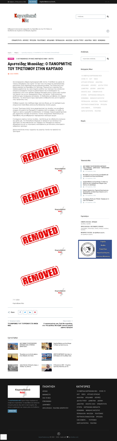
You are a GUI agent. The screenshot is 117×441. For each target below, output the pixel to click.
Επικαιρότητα (97, 92)
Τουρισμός (97, 108)
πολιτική (98, 111)
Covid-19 (84, 79)
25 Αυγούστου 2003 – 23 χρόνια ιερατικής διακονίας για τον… (62, 365)
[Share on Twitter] (25, 312)
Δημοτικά (84, 88)
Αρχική (9, 52)
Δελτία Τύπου (103, 85)
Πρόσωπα (104, 104)
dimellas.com (74, 437)
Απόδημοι (85, 85)
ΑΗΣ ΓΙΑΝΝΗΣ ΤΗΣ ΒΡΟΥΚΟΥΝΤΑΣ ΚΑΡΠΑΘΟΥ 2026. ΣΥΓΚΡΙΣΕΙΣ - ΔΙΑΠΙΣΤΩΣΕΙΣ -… (28, 345)
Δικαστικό (100, 88)
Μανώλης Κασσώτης (97, 98)
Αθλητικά (99, 82)
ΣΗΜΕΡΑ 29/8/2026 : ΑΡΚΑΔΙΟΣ (89, 222)
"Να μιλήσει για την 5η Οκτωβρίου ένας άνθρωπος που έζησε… (29, 354)
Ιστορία (83, 95)
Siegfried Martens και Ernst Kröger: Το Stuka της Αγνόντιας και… (62, 344)
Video (96, 79)
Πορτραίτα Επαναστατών (90, 104)
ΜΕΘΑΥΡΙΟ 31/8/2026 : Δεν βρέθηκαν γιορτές (93, 232)
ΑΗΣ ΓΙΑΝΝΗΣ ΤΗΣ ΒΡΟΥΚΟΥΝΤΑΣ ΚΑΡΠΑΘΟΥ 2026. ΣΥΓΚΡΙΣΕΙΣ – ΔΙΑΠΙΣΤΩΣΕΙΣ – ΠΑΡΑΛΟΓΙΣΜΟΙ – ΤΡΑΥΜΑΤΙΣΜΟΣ (96, 167)
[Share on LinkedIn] (30, 312)
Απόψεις (16, 52)
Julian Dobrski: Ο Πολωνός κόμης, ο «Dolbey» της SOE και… (29, 365)
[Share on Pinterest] (35, 312)
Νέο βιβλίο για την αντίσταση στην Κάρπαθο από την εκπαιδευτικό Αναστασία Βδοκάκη (95, 175)
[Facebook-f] (108, 31)
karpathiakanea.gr (44, 437)
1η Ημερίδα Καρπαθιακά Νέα (91, 76)
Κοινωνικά (84, 98)
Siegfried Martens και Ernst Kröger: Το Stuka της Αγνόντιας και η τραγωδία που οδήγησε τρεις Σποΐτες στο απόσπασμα (95, 183)
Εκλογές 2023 (86, 92)
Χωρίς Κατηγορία (87, 111)
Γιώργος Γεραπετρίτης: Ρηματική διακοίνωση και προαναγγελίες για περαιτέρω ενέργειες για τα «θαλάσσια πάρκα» (95, 192)
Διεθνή (93, 88)
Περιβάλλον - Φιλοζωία (89, 101)
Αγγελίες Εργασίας (87, 82)
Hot (90, 79)
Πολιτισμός (103, 101)
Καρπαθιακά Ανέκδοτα (96, 95)
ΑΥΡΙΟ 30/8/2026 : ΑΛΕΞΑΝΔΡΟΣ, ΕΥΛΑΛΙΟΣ (92, 226)
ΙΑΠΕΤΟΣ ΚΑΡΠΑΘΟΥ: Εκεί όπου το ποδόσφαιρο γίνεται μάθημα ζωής (63, 354)
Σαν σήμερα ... (86, 108)
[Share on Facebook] (20, 312)
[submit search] (107, 17)
